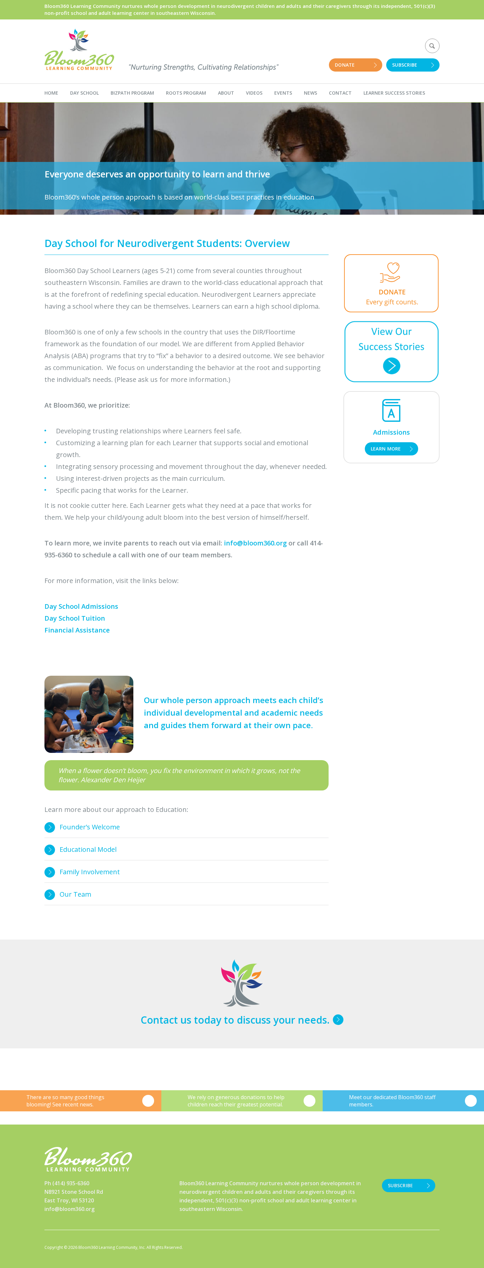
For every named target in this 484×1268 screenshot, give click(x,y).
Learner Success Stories (394, 93)
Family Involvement (90, 871)
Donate (345, 65)
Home (51, 93)
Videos (254, 93)
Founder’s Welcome (90, 826)
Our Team (75, 894)
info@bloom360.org (69, 1209)
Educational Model (88, 849)
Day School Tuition (74, 618)
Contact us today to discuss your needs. (235, 1020)
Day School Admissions (81, 606)
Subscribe (404, 65)
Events (283, 93)
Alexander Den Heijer (113, 779)
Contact (340, 93)
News (310, 93)
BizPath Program (132, 93)
